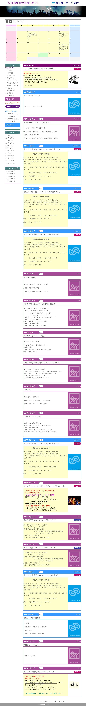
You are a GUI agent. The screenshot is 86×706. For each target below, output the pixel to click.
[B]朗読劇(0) (10, 78)
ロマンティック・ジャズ (36, 497)
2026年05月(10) (9, 163)
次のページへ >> (59, 701)
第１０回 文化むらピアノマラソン (41, 683)
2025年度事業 (11, 173)
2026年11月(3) (9, 148)
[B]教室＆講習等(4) (12, 83)
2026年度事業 (11, 171)
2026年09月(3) (9, 153)
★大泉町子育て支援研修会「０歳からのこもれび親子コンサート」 (63, 48)
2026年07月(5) (9, 158)
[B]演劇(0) (10, 73)
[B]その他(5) (10, 95)
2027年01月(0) (9, 143)
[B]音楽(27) (10, 70)
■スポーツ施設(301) (11, 111)
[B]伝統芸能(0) (11, 75)
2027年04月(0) (9, 135)
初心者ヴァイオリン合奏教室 (38, 77)
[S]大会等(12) (11, 116)
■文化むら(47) (9, 67)
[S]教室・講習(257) (12, 113)
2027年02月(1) (9, 140)
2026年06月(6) (9, 160)
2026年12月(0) (9, 145)
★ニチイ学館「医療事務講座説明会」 (32, 34)
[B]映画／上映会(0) (12, 85)
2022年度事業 (11, 181)
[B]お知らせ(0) (11, 90)
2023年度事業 (11, 178)
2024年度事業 (11, 176)
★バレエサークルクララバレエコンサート (63, 34)
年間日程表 (29, 85)
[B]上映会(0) (10, 88)
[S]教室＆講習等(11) (13, 119)
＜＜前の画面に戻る (43, 704)
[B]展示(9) (10, 93)
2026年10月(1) (9, 150)
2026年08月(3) (9, 155)
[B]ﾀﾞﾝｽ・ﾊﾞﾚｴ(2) (12, 80)
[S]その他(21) (11, 121)
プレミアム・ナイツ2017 (47, 499)
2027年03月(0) (9, 138)
